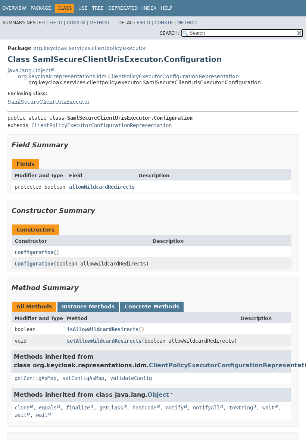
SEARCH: (169, 33)
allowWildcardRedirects (102, 187)
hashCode (144, 408)
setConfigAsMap (83, 378)
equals (48, 408)
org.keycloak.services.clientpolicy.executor (89, 48)
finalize (78, 408)
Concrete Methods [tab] (152, 306)
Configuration (34, 252)
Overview (14, 8)
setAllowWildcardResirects (104, 341)
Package (41, 8)
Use (83, 8)
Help (166, 8)
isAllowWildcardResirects (102, 329)
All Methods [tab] (34, 306)
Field (55, 22)
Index (149, 8)
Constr (76, 22)
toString (241, 408)
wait (268, 408)
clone (22, 408)
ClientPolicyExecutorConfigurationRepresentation (101, 125)
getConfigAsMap (35, 378)
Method (99, 22)
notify (175, 408)
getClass (111, 408)
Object (158, 394)
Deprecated (123, 8)
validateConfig (131, 378)
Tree (98, 8)
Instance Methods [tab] (88, 306)
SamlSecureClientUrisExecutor (48, 102)
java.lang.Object (28, 70)
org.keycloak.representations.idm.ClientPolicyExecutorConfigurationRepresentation (128, 76)
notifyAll (206, 408)
